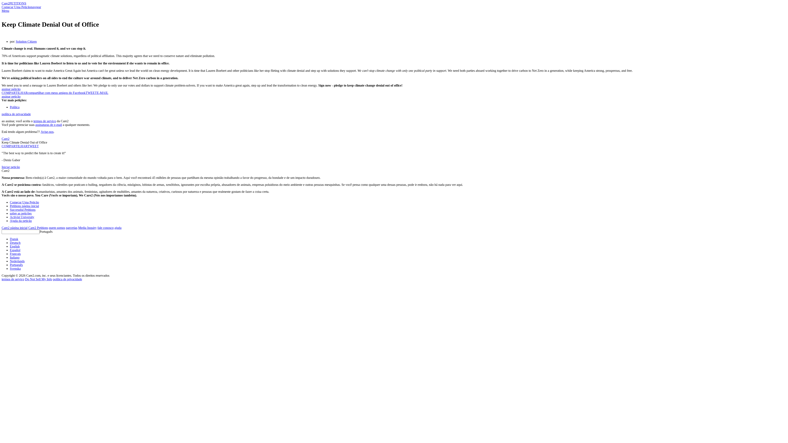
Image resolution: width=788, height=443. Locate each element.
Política (14, 107)
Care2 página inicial (14, 227)
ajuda (118, 227)
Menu (5, 11)
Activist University (22, 217)
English (15, 246)
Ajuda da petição (21, 221)
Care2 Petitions (38, 227)
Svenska (15, 268)
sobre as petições (21, 213)
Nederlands (17, 261)
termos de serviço (44, 121)
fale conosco (105, 227)
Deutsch (15, 242)
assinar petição (11, 89)
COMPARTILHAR (14, 146)
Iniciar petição (11, 167)
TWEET (91, 93)
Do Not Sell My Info (38, 279)
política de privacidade (16, 114)
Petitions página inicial (24, 206)
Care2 (5, 3)
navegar (36, 7)
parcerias (71, 227)
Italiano (14, 257)
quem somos (57, 227)
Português (46, 231)
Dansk (14, 239)
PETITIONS (17, 3)
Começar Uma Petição (16, 7)
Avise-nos (47, 132)
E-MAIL (102, 93)
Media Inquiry (87, 227)
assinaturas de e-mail (48, 125)
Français (15, 254)
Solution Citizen (26, 41)
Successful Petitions (23, 209)
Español (15, 250)
